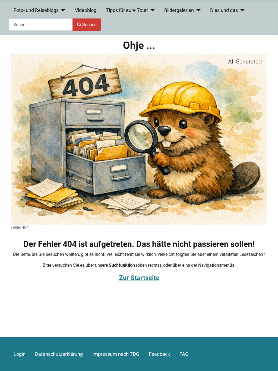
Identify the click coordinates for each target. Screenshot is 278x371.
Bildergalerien (179, 10)
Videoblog (85, 10)
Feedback (159, 354)
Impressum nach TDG (115, 354)
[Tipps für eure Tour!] (151, 10)
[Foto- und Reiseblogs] (62, 10)
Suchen (89, 24)
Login (20, 354)
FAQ (183, 354)
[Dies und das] (241, 10)
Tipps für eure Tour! (127, 10)
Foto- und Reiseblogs (36, 10)
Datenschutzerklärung (59, 354)
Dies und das (224, 10)
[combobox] (41, 24)
